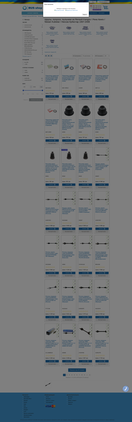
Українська (75, 10)
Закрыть (85, 14)
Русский (62, 10)
